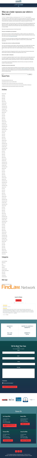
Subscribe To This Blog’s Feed (6, 284)
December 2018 (4, 235)
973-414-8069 (19, 4)
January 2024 (4, 141)
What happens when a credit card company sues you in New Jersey (12, 83)
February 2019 (4, 232)
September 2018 (4, 239)
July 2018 (3, 242)
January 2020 (4, 214)
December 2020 (4, 199)
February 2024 (4, 140)
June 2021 (3, 190)
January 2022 (4, 179)
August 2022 (4, 168)
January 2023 (4, 160)
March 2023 (4, 157)
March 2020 (4, 213)
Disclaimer (4, 380)
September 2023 (4, 148)
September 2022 (4, 166)
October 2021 (4, 183)
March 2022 (4, 176)
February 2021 (4, 196)
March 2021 (4, 194)
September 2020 (4, 204)
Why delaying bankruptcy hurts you (7, 80)
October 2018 (4, 238)
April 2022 (3, 174)
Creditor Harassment (5, 270)
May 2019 (3, 227)
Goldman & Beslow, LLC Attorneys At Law (13, 17)
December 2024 (4, 124)
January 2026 (4, 104)
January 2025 (4, 123)
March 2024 (4, 138)
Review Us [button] (18, 300)
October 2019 (4, 219)
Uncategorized (4, 276)
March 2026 (4, 101)
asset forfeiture (28, 17)
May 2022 (3, 172)
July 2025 (3, 113)
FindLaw (30, 455)
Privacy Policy (14, 455)
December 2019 (4, 216)
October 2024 (4, 127)
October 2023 (4, 146)
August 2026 (4, 93)
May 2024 (3, 135)
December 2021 (4, 180)
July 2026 (3, 95)
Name (18, 350)
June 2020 (3, 208)
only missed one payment (13, 36)
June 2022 (3, 171)
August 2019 (4, 222)
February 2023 (4, 158)
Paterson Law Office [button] (8, 440)
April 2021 (3, 193)
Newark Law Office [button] (25, 423)
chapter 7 (3, 267)
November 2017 (4, 252)
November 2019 (4, 218)
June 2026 (3, 96)
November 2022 (4, 163)
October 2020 (4, 202)
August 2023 (4, 149)
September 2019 (4, 221)
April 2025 (3, 118)
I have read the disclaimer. (9, 383)
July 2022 (3, 169)
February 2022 (4, 177)
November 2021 (4, 182)
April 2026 (3, 99)
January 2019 (4, 233)
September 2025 (4, 110)
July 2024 (3, 132)
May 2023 (3, 154)
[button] (18, 6)
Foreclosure (4, 275)
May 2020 (3, 210)
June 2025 (3, 115)
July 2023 (3, 151)
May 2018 (3, 246)
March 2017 (4, 253)
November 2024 (4, 126)
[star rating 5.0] (18, 305)
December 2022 (4, 162)
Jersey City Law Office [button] (26, 440)
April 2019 (3, 228)
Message (18, 367)
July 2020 (3, 207)
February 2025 (4, 121)
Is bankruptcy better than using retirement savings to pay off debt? (13, 86)
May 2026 (3, 98)
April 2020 (3, 211)
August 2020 (4, 205)
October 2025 (4, 109)
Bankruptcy (3, 262)
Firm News (3, 273)
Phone (19, 361)
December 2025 (4, 106)
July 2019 (3, 224)
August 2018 (4, 241)
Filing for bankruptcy (25, 68)
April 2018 (3, 247)
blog (2, 264)
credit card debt (4, 268)
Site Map (10, 455)
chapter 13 (3, 265)
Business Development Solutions (22, 455)
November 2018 (4, 236)
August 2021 (4, 186)
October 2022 (4, 165)
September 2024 (4, 129)
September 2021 (4, 185)
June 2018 (3, 244)
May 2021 (3, 191)
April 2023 (3, 155)
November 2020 (4, 200)
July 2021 (3, 188)
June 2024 (3, 134)
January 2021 (4, 197)
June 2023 (3, 152)
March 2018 (4, 249)
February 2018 (4, 250)
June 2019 (3, 225)
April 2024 (3, 137)
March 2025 (4, 120)
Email (18, 355)
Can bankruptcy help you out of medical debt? (9, 81)
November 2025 (4, 107)
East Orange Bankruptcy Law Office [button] (9, 425)
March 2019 (4, 230)
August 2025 (4, 112)
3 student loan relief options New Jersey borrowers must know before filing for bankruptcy (16, 84)
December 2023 (4, 143)
